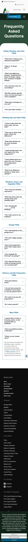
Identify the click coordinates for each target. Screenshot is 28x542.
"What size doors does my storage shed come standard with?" (13, 198)
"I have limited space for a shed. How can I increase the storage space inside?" (13, 162)
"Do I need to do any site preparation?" (12, 298)
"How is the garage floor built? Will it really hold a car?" (12, 247)
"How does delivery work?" (10, 282)
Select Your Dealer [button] (9, 1)
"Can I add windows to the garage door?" (13, 231)
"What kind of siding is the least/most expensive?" (13, 60)
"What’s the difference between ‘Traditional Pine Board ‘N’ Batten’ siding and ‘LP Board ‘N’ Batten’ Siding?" (12, 76)
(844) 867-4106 (20, 4)
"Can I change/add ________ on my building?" (10, 207)
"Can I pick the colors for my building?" (12, 87)
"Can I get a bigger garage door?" (13, 239)
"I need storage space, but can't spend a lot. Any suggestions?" (13, 152)
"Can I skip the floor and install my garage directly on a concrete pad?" (12, 263)
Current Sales (17, 10)
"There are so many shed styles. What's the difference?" (12, 134)
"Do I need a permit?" (11, 304)
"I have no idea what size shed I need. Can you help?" (12, 125)
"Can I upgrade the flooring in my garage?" (12, 255)
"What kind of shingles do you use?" (13, 103)
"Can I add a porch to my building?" (12, 216)
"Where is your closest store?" (12, 337)
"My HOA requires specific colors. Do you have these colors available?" (13, 95)
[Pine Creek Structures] (5, 11)
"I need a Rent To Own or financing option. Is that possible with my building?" (12, 321)
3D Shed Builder (12, 16)
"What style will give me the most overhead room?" (12, 143)
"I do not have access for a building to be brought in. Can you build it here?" (13, 290)
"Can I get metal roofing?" (13, 109)
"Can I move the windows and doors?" (12, 190)
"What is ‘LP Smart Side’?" (10, 67)
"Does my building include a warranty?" (13, 330)
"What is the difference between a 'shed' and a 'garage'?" (12, 172)
